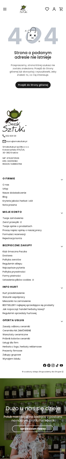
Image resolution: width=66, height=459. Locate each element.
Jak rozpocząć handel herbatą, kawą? (24, 309)
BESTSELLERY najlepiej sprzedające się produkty (28, 305)
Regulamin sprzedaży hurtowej (20, 313)
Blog (5, 196)
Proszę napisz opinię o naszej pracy (22, 230)
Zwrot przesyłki (11, 222)
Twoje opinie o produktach (17, 226)
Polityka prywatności (14, 271)
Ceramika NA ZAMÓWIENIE (17, 330)
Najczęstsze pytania (14, 267)
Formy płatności (12, 275)
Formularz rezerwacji (14, 234)
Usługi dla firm (10, 342)
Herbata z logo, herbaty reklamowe (22, 346)
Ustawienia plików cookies (17, 279)
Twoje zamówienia (13, 218)
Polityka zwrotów (12, 259)
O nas (6, 184)
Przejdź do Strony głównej (33, 85)
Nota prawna (10, 204)
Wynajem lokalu (11, 358)
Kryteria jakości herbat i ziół (18, 200)
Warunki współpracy (14, 297)
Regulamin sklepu (12, 263)
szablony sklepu (31, 371)
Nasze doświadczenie (14, 192)
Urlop (5, 188)
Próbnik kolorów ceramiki (16, 338)
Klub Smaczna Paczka (15, 251)
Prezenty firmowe (12, 350)
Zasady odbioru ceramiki (16, 326)
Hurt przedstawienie (14, 293)
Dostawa (7, 255)
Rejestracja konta (12, 238)
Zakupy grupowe (12, 354)
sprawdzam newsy (33, 429)
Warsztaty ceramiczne (15, 334)
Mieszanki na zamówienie (17, 301)
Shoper (58, 371)
